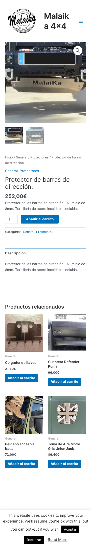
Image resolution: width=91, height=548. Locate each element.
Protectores (39, 157)
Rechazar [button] (34, 540)
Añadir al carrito (40, 219)
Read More (57, 539)
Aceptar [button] (70, 529)
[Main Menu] (81, 21)
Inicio (9, 157)
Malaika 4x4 (56, 21)
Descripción (15, 253)
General (21, 157)
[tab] (45, 253)
